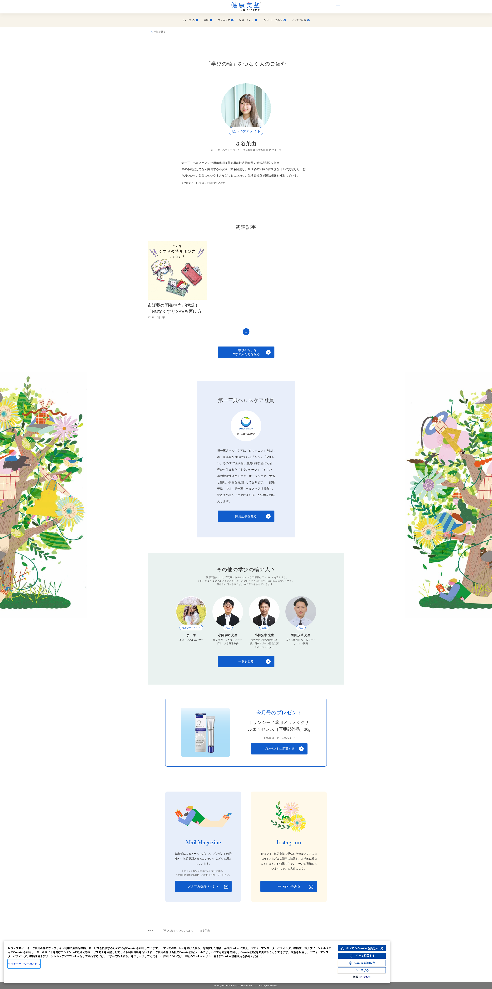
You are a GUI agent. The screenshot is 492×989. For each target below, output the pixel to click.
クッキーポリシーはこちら (24, 963)
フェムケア (224, 20)
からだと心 (188, 20)
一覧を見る (159, 31)
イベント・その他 (272, 20)
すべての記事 (299, 20)
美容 (206, 20)
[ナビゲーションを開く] (337, 6)
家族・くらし (246, 20)
